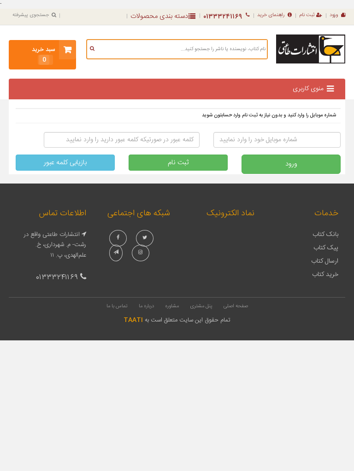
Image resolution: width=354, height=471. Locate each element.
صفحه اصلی (236, 306)
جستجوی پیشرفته (30, 15)
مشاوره (172, 306)
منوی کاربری (308, 88)
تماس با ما (117, 306)
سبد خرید (43, 55)
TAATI (133, 320)
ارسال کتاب (324, 261)
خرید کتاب (325, 274)
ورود (334, 15)
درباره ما (146, 306)
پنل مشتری (201, 306)
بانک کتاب (325, 234)
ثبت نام (307, 15)
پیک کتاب (325, 247)
